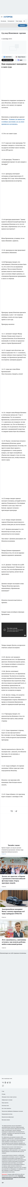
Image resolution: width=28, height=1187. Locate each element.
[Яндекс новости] (20, 57)
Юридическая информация (8, 1117)
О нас (3, 1091)
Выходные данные (6, 1119)
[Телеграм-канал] (7, 1082)
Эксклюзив (3, 21)
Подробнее (10, 1134)
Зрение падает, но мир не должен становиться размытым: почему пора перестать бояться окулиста (12, 850)
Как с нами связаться (6, 1108)
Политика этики (5, 1105)
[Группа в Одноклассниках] (5, 1082)
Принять (22, 25)
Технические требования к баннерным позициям (12, 1111)
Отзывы (3, 1094)
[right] (26, 21)
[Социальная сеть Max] (20, 60)
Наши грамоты (5, 1102)
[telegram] (16, 811)
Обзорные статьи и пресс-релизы (9, 1097)
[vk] (11, 811)
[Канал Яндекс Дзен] (7, 60)
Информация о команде (7, 1099)
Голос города (19, 21)
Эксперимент (11, 21)
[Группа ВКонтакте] (7, 57)
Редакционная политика (7, 1114)
